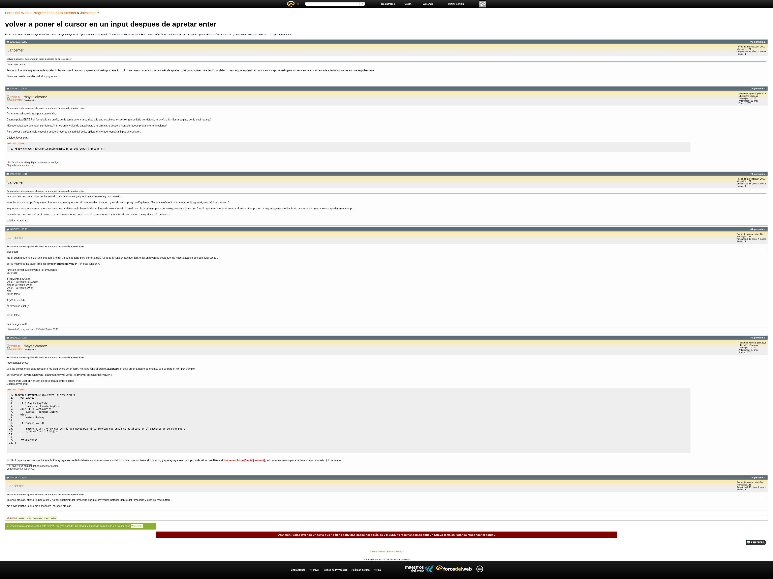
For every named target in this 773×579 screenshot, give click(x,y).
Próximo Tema (394, 551)
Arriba (377, 570)
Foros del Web (17, 13)
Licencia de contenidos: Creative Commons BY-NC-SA (479, 568)
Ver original (16, 143)
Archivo (314, 570)
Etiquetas (12, 518)
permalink (759, 42)
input (46, 518)
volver (54, 518)
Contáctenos (298, 570)
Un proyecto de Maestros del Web (419, 568)
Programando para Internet (54, 13)
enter (29, 518)
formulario (37, 518)
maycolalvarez (35, 97)
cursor (22, 518)
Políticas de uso (360, 570)
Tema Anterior (378, 551)
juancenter (15, 50)
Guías (408, 4)
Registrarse (388, 4)
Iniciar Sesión (456, 4)
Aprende (428, 4)
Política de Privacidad (335, 570)
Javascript (88, 13)
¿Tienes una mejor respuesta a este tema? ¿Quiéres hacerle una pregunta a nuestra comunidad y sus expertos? (74, 526)
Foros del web (293, 4)
